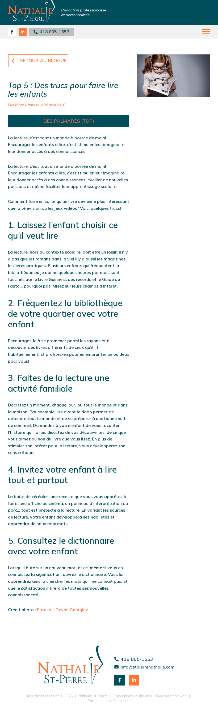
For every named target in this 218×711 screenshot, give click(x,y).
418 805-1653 (53, 31)
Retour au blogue (43, 60)
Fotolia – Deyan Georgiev (62, 609)
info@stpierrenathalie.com (147, 667)
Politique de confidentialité (109, 701)
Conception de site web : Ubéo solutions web (150, 696)
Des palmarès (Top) (68, 121)
